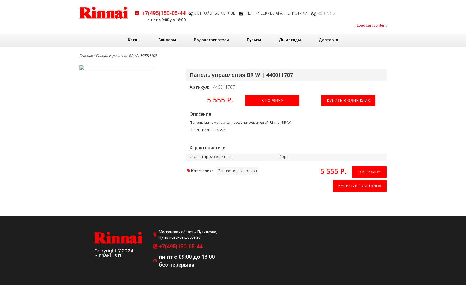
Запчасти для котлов (237, 170)
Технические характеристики (276, 13)
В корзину (272, 100)
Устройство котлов (214, 13)
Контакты (327, 13)
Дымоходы (290, 39)
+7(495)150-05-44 (164, 13)
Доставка (328, 39)
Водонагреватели (211, 39)
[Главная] (103, 12)
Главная (86, 55)
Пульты (254, 39)
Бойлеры (167, 39)
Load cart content (372, 25)
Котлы (134, 39)
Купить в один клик (348, 100)
